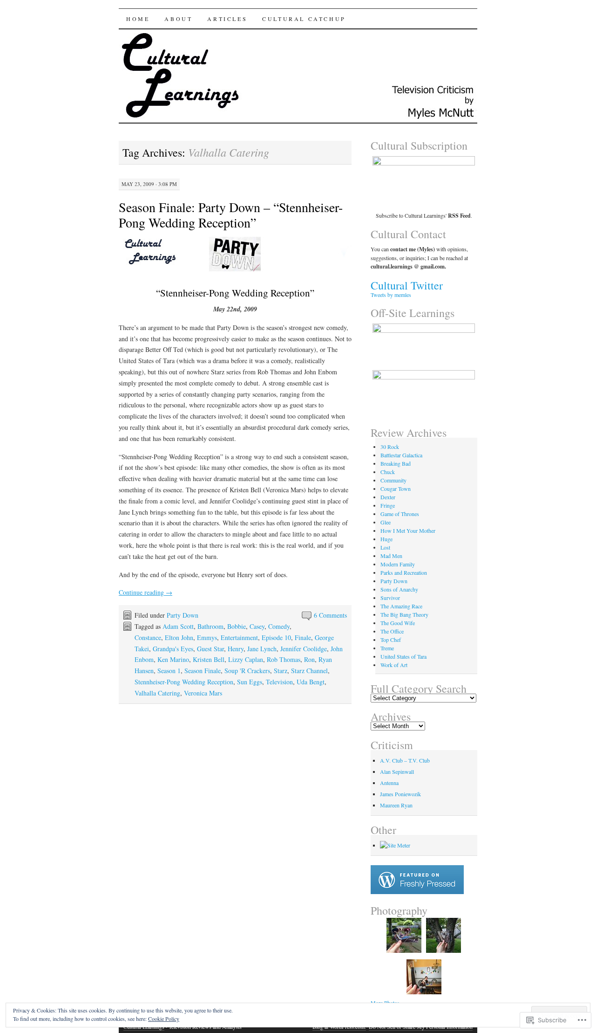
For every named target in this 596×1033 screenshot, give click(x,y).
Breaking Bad (395, 463)
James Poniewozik (400, 794)
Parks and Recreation (403, 572)
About (178, 18)
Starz (280, 670)
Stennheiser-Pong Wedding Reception (184, 681)
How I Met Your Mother (407, 530)
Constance (148, 637)
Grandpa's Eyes (173, 648)
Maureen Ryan (396, 805)
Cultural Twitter (407, 285)
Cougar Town (395, 488)
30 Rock (389, 446)
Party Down (182, 615)
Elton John (179, 637)
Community (393, 480)
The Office (392, 631)
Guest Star (210, 648)
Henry (236, 648)
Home (137, 18)
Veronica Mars (203, 693)
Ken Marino (173, 659)
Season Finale (202, 670)
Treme (387, 648)
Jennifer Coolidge (303, 648)
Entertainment (239, 637)
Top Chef (390, 639)
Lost (385, 547)
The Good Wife (397, 623)
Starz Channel (309, 670)
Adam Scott (178, 626)
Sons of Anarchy (399, 589)
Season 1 (169, 670)
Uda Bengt (311, 681)
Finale (303, 637)
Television (279, 681)
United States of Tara (403, 656)
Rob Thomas (283, 659)
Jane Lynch (262, 648)
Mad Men (391, 555)
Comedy (279, 626)
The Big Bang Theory (404, 614)
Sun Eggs (249, 681)
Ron (309, 659)
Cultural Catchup (304, 18)
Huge (386, 539)
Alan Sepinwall (397, 771)
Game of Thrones (399, 513)
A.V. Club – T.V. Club (405, 760)
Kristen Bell (208, 659)
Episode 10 (276, 637)
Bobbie (236, 626)
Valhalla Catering (157, 693)
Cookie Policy (163, 1018)
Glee (385, 522)
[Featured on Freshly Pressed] (417, 891)
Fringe (387, 505)
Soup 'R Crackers (247, 670)
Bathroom (210, 626)
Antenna (389, 782)
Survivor (390, 597)
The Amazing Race (401, 606)
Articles (227, 18)
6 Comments (330, 615)
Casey (257, 626)
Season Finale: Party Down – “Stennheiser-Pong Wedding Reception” (231, 214)
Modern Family (397, 564)
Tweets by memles (391, 294)
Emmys (207, 637)
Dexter (387, 497)
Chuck (387, 471)
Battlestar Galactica (401, 455)
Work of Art (393, 664)
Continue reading (145, 592)
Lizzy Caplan (245, 659)
